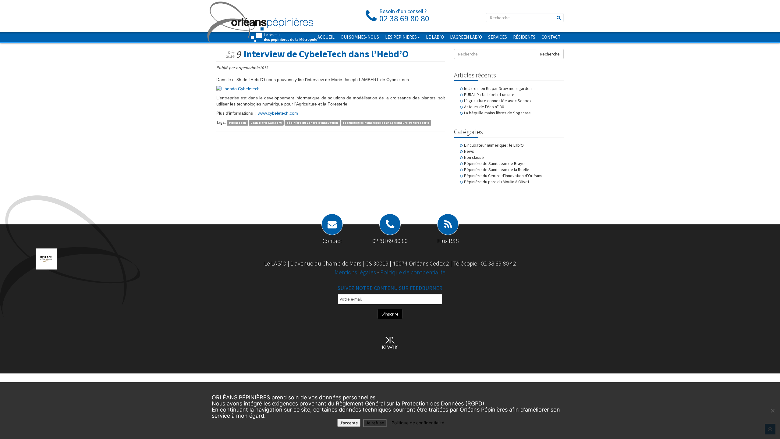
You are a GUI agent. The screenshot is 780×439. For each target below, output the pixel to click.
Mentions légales (356, 272)
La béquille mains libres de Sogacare (497, 113)
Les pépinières (401, 37)
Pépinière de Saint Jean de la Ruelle (496, 169)
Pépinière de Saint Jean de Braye (494, 163)
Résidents (524, 37)
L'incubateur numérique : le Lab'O (494, 145)
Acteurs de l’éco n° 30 (484, 106)
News (469, 151)
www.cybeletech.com (278, 113)
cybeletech (237, 123)
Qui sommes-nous (360, 37)
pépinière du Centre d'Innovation (312, 123)
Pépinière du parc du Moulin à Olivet (496, 181)
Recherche (550, 54)
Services (497, 37)
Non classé (474, 157)
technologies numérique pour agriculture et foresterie (386, 123)
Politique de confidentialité (412, 272)
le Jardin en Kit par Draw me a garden (498, 88)
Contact (551, 37)
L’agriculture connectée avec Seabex (497, 100)
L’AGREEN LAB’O (466, 37)
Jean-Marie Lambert (266, 123)
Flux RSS (448, 240)
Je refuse (375, 422)
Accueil (326, 37)
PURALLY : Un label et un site (489, 94)
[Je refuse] (772, 411)
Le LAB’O (435, 37)
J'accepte (349, 422)
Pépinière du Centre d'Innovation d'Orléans (503, 175)
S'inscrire (390, 314)
